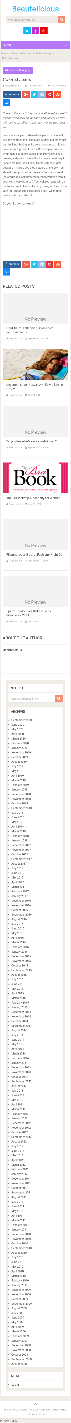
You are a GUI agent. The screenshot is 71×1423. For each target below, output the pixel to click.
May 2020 (17, 729)
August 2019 (19, 761)
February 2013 (20, 1113)
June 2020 (17, 724)
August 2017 (19, 863)
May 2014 (17, 1044)
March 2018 (18, 831)
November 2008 (21, 1350)
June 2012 (17, 1150)
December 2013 (21, 1067)
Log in (15, 1384)
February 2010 (20, 1280)
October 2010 (19, 1243)
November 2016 (21, 905)
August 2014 (19, 1030)
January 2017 (19, 896)
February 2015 (20, 1002)
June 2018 (17, 817)
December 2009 (21, 1289)
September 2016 (21, 914)
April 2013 (17, 1104)
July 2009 (17, 1313)
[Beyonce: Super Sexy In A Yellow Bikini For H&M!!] (35, 364)
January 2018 (19, 840)
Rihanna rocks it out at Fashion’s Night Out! (35, 554)
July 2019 (17, 766)
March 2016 (18, 942)
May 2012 (17, 1155)
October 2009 (19, 1299)
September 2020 (21, 720)
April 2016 (17, 937)
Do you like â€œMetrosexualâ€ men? (31, 441)
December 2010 (21, 1234)
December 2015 (21, 956)
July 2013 (17, 1090)
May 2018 (17, 822)
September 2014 (21, 1025)
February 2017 (20, 891)
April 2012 (17, 1160)
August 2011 (19, 1197)
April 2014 (17, 1049)
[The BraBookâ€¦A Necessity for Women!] (35, 477)
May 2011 (17, 1211)
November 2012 (21, 1127)
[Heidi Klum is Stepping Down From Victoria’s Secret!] (35, 308)
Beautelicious (35, 8)
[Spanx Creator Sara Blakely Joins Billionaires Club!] (35, 591)
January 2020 (19, 747)
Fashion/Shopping (45, 53)
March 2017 (18, 886)
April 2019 (17, 775)
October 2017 (19, 854)
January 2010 (19, 1285)
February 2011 (20, 1225)
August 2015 (19, 974)
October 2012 (19, 1132)
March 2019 (18, 780)
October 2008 (19, 1354)
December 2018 (21, 794)
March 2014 (18, 1053)
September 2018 (21, 808)
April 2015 (17, 993)
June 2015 (17, 984)
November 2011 (21, 1183)
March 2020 (18, 738)
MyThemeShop (58, 1409)
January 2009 (19, 1340)
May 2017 (17, 877)
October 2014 (19, 1021)
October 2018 (19, 803)
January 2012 (19, 1174)
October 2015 (19, 965)
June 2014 (17, 1039)
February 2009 (20, 1336)
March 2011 (18, 1220)
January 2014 (19, 1062)
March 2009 (18, 1331)
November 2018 (21, 798)
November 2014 (21, 1016)
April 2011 (17, 1215)
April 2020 (17, 734)
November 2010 (21, 1238)
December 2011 (21, 1178)
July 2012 (17, 1146)
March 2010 (18, 1276)
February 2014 (20, 1058)
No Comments (59, 85)
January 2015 (19, 1007)
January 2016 (19, 951)
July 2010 (17, 1257)
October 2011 (19, 1188)
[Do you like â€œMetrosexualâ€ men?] (35, 421)
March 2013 (18, 1109)
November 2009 (21, 1294)
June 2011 (17, 1206)
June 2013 (17, 1095)
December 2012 (21, 1123)
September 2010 (21, 1248)
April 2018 (17, 826)
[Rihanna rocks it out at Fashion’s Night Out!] (35, 534)
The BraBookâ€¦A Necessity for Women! (33, 498)
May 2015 (17, 988)
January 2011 (19, 1229)
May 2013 (17, 1100)
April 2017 (17, 882)
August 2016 (19, 919)
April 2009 (17, 1326)
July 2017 (17, 868)
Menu (7, 45)
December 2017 (21, 845)
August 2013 (19, 1086)
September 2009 (21, 1303)
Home (4, 53)
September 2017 (21, 859)
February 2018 (20, 836)
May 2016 (17, 933)
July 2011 (17, 1201)
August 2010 (19, 1252)
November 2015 (21, 961)
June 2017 (17, 873)
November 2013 (21, 1072)
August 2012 (19, 1141)
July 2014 (17, 1035)
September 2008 (21, 1359)
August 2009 (19, 1308)
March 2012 (18, 1164)
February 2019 (20, 785)
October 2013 (19, 1076)
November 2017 (21, 849)
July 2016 (17, 924)
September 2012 (21, 1137)
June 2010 (17, 1262)
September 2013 (21, 1081)
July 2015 (17, 979)
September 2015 (21, 970)
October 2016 (19, 910)
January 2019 (19, 789)
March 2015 (18, 998)
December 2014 (21, 1012)
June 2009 (17, 1317)
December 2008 (21, 1345)
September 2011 (21, 1192)
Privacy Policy (36, 1414)
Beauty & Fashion (21, 53)
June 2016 (17, 928)
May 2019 (17, 771)
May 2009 (17, 1322)
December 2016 (21, 900)
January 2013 (19, 1118)
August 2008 (19, 1364)
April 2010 (17, 1271)
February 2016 (20, 947)
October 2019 (19, 757)
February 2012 (20, 1169)
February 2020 (20, 743)
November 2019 (21, 752)
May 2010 (17, 1266)
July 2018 (17, 812)
